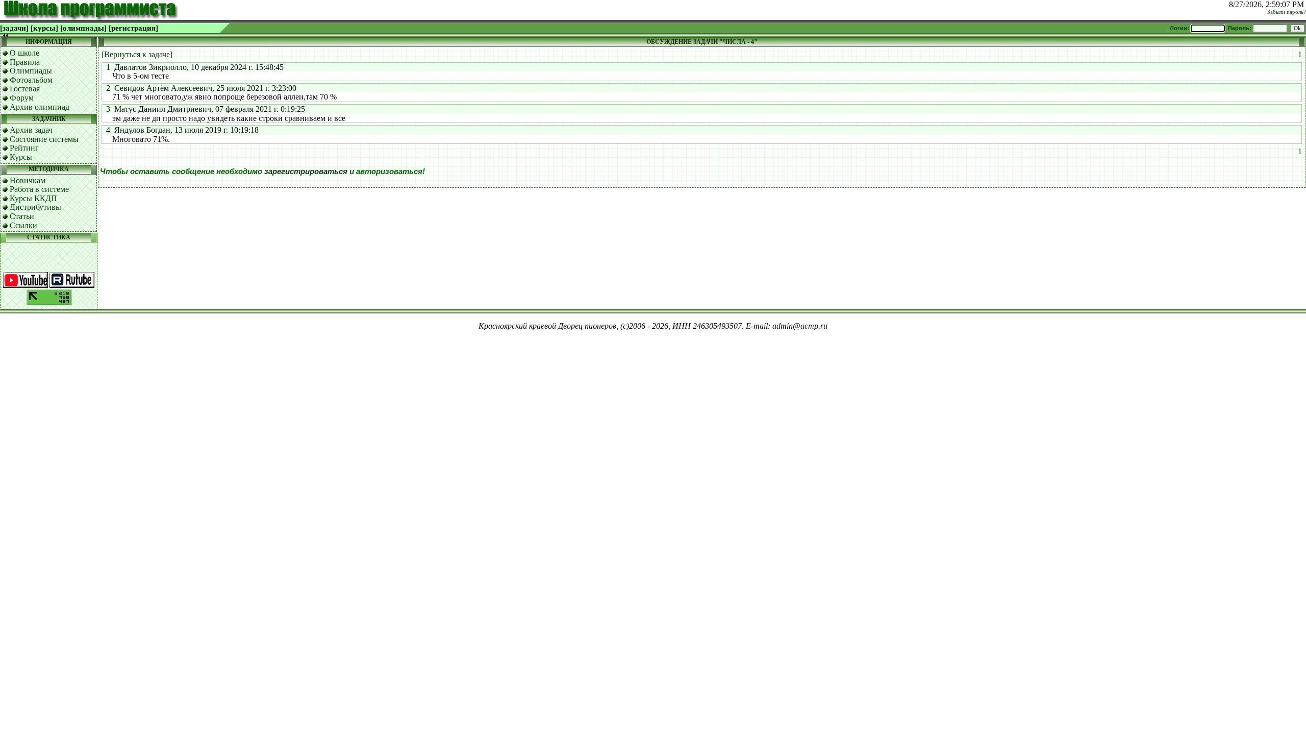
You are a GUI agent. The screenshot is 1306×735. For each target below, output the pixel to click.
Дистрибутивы (35, 207)
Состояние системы (44, 139)
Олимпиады (31, 70)
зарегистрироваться (305, 171)
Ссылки (23, 225)
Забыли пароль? (1286, 12)
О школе (24, 52)
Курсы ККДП (33, 198)
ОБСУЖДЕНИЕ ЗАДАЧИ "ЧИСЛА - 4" (702, 41)
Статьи (22, 216)
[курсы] (44, 28)
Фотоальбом (31, 80)
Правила (25, 62)
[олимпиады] (83, 28)
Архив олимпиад (39, 107)
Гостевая (25, 88)
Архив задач (31, 130)
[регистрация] (133, 28)
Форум (22, 97)
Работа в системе (39, 189)
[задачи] (14, 28)
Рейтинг (24, 147)
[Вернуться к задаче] (137, 54)
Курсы (21, 157)
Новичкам (27, 180)
